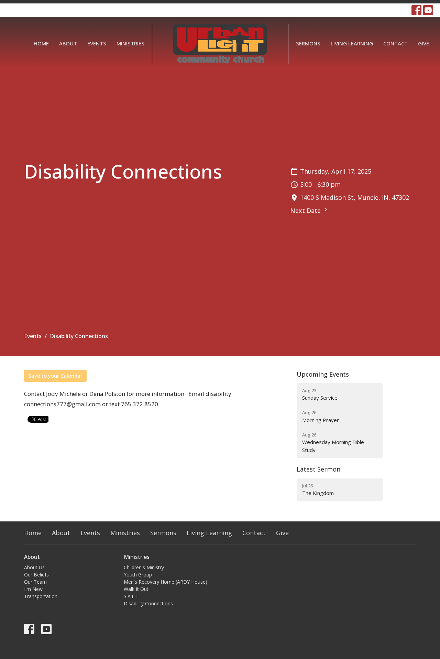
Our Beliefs (36, 574)
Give (423, 43)
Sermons (308, 43)
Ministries (130, 43)
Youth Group (138, 574)
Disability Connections (148, 603)
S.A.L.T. (132, 596)
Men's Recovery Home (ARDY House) (165, 582)
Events (96, 43)
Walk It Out (136, 589)
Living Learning (352, 43)
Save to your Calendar (55, 375)
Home (41, 43)
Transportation (40, 596)
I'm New (33, 589)
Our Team (35, 582)
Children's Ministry (144, 567)
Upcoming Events (323, 374)
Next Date (306, 210)
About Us (34, 567)
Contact (395, 43)
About (68, 43)
